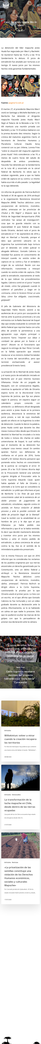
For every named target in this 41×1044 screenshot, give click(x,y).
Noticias (15, 862)
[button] (38, 5)
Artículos (20, 17)
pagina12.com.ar (16, 102)
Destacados (16, 795)
